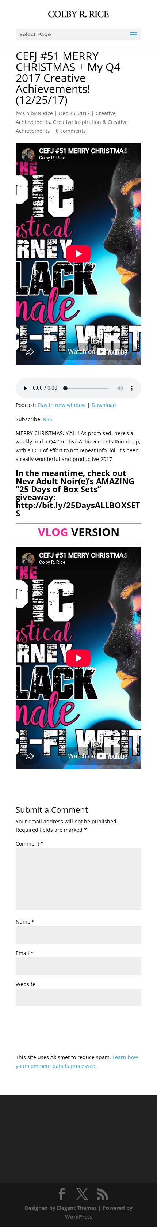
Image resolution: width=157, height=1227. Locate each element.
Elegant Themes (77, 1207)
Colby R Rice (38, 113)
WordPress (78, 1216)
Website (25, 984)
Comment (30, 843)
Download (104, 404)
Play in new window (62, 404)
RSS (47, 419)
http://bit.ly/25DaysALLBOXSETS (78, 508)
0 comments (71, 130)
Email (25, 952)
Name (25, 921)
